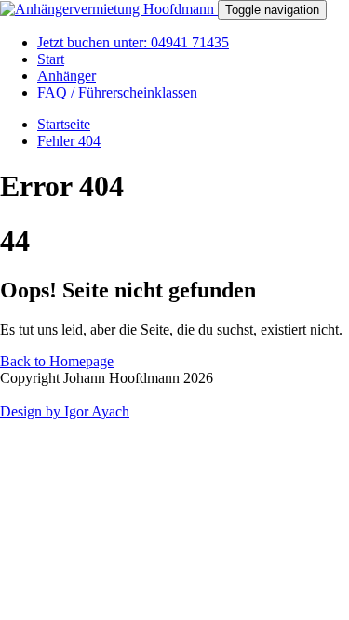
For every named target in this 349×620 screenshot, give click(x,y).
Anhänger (66, 76)
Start (50, 59)
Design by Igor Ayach (64, 411)
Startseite (63, 124)
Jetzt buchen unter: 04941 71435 (133, 42)
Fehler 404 (69, 141)
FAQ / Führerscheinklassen (117, 92)
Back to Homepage (57, 361)
